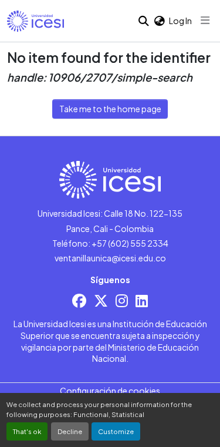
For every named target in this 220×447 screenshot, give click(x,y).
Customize (116, 431)
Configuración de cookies (110, 390)
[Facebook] (79, 300)
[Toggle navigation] (205, 21)
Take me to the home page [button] (110, 108)
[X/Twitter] (101, 300)
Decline (69, 431)
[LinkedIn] (142, 300)
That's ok (27, 431)
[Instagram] (122, 300)
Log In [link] (180, 20)
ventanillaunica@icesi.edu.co (110, 258)
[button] (35, 21)
